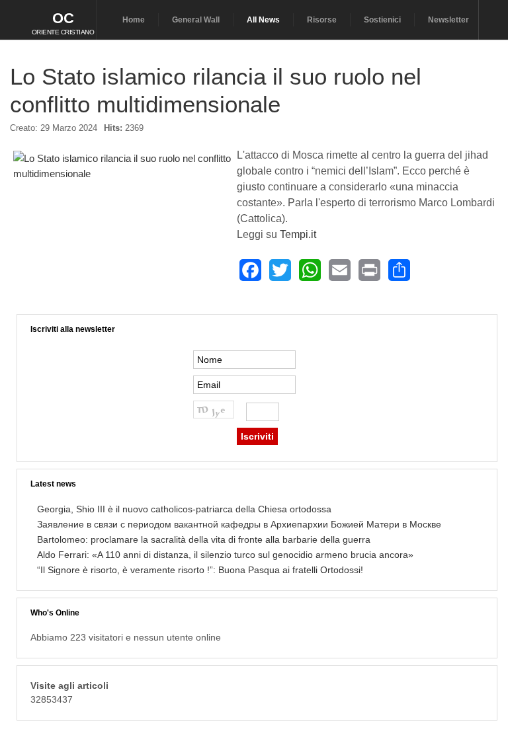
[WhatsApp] (309, 270)
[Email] (339, 270)
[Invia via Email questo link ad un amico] (491, 133)
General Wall (196, 19)
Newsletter (448, 19)
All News (263, 19)
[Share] (399, 270)
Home (133, 19)
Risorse (322, 19)
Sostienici (382, 19)
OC (63, 18)
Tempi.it (298, 234)
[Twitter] (280, 270)
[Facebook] (250, 270)
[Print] (369, 270)
